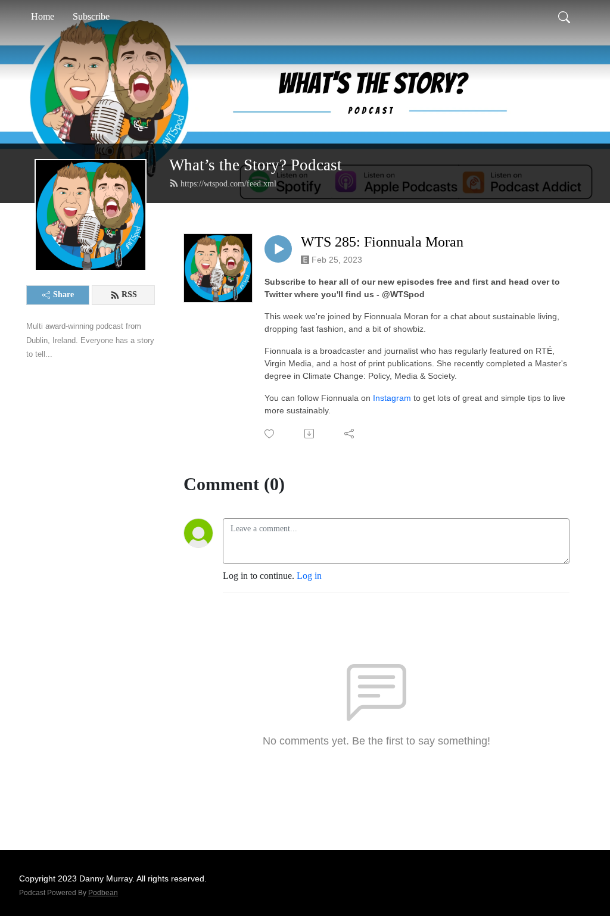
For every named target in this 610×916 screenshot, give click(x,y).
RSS (129, 294)
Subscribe (91, 16)
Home (42, 16)
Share (63, 294)
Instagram (392, 398)
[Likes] (270, 434)
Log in (309, 576)
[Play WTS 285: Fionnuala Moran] (278, 249)
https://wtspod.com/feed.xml (228, 183)
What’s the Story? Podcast (255, 165)
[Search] (564, 17)
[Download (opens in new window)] (310, 434)
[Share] (350, 434)
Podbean (103, 893)
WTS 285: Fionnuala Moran (382, 242)
